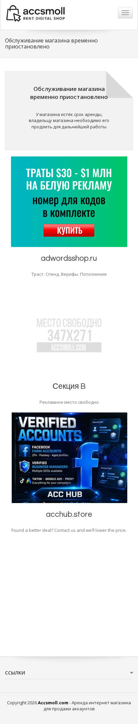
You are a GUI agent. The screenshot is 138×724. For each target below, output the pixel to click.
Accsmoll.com (53, 703)
